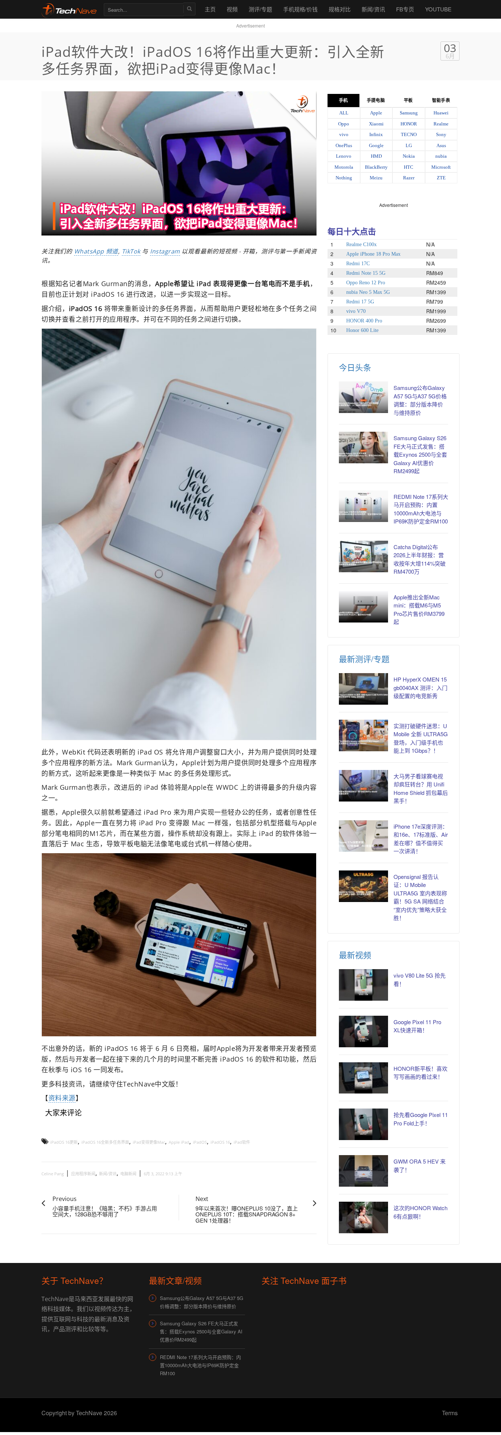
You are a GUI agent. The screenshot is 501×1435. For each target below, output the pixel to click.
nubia (441, 156)
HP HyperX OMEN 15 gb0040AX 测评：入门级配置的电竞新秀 (420, 687)
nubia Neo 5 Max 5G (368, 292)
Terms (450, 1413)
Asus (441, 145)
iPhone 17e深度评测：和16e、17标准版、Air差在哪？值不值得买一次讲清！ (421, 838)
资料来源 (62, 1097)
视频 (232, 9)
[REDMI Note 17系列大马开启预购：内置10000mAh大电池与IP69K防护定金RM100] (363, 506)
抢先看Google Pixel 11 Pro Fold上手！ (421, 1119)
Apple (376, 113)
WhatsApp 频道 (96, 251)
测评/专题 (260, 9)
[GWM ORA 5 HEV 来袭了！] (363, 1171)
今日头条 (355, 367)
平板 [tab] (408, 100)
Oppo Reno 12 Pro (365, 282)
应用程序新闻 (83, 1173)
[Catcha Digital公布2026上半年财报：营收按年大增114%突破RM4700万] (363, 556)
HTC (408, 167)
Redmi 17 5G (360, 301)
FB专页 (405, 9)
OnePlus (344, 145)
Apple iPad (179, 1142)
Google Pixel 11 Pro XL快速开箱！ (417, 1026)
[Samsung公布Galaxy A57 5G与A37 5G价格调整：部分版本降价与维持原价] (363, 397)
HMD (376, 156)
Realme (441, 124)
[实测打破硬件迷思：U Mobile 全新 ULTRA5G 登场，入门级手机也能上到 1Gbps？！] (363, 735)
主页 (210, 9)
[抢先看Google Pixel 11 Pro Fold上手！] (363, 1124)
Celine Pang (52, 1173)
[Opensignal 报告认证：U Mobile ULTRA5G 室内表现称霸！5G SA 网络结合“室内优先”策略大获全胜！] (363, 886)
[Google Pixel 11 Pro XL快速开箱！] (363, 1031)
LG (409, 145)
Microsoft (441, 167)
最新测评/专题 (364, 658)
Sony (441, 134)
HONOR (409, 124)
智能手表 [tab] (441, 100)
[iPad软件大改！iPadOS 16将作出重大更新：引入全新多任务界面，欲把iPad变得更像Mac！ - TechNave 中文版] (68, 9)
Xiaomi (376, 124)
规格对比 (340, 9)
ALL (343, 113)
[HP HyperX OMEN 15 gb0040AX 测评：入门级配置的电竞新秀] (363, 689)
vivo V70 (356, 311)
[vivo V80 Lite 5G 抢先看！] (363, 985)
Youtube (438, 9)
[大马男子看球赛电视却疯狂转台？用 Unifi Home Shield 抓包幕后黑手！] (363, 786)
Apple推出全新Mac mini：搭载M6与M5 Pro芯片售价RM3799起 (419, 609)
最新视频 (355, 954)
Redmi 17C (358, 263)
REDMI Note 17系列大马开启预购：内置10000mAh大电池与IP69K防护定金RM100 (421, 509)
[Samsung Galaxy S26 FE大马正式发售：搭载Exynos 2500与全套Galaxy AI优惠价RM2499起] (363, 447)
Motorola (343, 167)
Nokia (409, 156)
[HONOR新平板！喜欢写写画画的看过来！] (363, 1078)
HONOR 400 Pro (364, 321)
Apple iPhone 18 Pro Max (373, 254)
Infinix (376, 134)
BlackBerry (376, 167)
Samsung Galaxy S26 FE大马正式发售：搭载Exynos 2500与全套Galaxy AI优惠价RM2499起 (420, 454)
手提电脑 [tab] (375, 100)
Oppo (343, 124)
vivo (343, 134)
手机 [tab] (343, 100)
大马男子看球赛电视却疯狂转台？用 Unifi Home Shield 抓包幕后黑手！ (421, 788)
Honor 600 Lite (362, 330)
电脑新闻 (128, 1173)
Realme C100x (361, 244)
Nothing (344, 177)
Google (376, 145)
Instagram (165, 251)
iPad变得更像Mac (149, 1142)
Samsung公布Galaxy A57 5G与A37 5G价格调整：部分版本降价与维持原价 (420, 400)
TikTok (131, 251)
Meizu (376, 177)
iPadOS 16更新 (64, 1142)
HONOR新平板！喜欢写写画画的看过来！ (420, 1073)
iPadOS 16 (220, 1142)
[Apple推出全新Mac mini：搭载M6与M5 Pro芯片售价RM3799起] (363, 606)
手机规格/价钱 (300, 9)
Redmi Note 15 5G (365, 273)
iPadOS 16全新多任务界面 (105, 1142)
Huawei (441, 113)
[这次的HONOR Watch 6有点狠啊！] (363, 1217)
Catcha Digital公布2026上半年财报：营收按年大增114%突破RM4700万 (420, 559)
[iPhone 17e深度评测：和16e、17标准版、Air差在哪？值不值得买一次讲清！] (363, 836)
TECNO (409, 134)
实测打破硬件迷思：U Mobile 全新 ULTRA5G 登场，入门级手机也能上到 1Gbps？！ (421, 738)
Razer (408, 177)
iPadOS (200, 1142)
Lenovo (343, 156)
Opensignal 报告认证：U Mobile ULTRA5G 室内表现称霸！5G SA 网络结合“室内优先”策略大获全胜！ (420, 897)
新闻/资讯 (373, 9)
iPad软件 (242, 1142)
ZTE (441, 177)
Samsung (409, 113)
